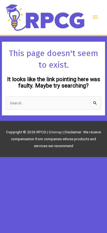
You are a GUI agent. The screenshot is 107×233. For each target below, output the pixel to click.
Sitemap (56, 132)
